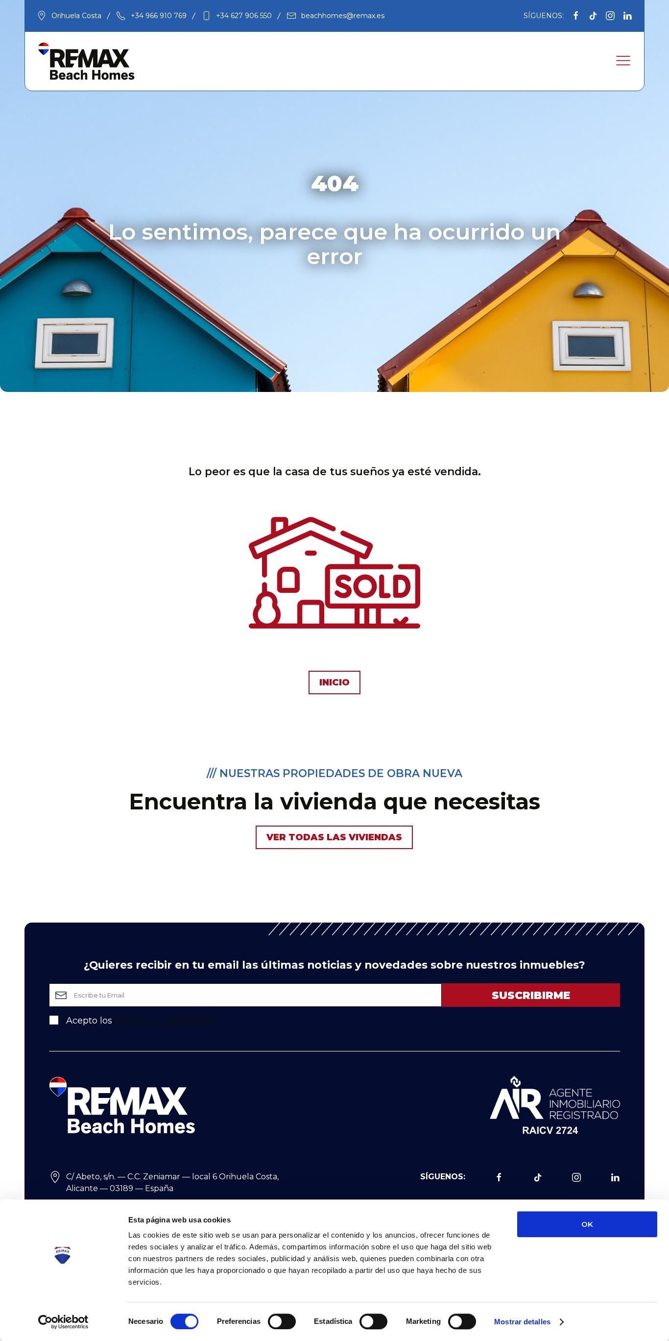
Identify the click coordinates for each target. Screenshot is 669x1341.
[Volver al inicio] (86, 61)
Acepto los (140, 1020)
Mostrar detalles (522, 1321)
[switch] (282, 1321)
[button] (623, 61)
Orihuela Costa (76, 15)
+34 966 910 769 (159, 15)
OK (587, 1224)
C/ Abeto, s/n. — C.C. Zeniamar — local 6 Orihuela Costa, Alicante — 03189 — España (172, 1182)
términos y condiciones (166, 1020)
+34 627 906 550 (244, 15)
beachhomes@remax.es (342, 15)
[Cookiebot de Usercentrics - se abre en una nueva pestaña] (63, 1322)
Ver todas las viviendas (334, 837)
